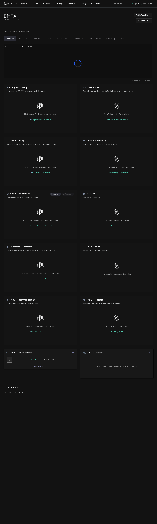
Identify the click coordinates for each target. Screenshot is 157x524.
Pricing (83, 4)
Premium (71, 4)
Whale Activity (93, 87)
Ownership (110, 38)
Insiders (49, 38)
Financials (23, 38)
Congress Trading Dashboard (41, 120)
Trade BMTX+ (143, 21)
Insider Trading (16, 141)
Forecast (36, 38)
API (90, 4)
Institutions (62, 38)
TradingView (147, 80)
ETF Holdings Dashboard (117, 332)
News (123, 38)
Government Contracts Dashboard (41, 279)
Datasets (47, 4)
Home (37, 4)
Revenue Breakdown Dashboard (41, 226)
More (98, 4)
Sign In (136, 4)
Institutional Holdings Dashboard (118, 120)
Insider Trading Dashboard (41, 173)
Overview (10, 38)
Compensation (79, 38)
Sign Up (34, 360)
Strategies (60, 4)
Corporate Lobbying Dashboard (117, 173)
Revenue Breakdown (20, 194)
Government (95, 38)
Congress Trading (18, 87)
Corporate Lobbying (96, 141)
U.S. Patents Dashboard (118, 226)
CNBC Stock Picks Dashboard (41, 332)
